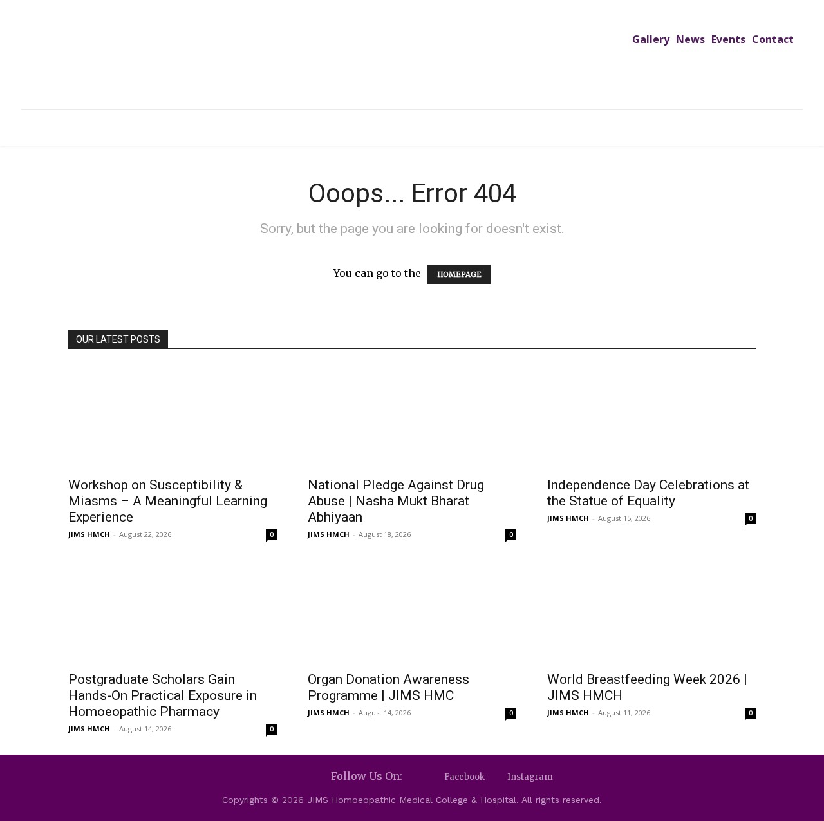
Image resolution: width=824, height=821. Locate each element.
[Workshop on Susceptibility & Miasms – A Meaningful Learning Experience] (172, 417)
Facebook (464, 776)
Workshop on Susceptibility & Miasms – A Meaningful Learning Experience (167, 501)
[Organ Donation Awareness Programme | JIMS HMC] (412, 611)
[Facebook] (433, 777)
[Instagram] (496, 777)
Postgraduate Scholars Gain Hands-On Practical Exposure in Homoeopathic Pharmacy (162, 695)
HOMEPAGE (459, 274)
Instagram (530, 776)
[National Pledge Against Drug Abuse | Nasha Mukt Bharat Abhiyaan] (412, 417)
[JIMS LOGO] (412, 57)
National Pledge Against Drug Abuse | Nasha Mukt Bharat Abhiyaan (396, 501)
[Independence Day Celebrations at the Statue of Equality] (651, 417)
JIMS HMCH (89, 534)
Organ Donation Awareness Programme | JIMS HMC (388, 687)
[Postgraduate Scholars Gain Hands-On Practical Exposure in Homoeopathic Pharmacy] (172, 611)
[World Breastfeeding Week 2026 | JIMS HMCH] (651, 611)
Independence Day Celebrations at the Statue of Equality (648, 493)
